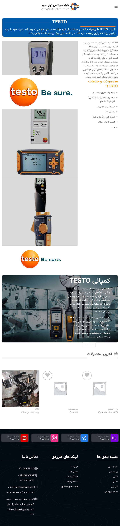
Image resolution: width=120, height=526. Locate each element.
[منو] (116, 6)
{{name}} (74, 412)
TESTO (104, 29)
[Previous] (117, 394)
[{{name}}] (60, 388)
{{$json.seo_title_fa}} (108, 412)
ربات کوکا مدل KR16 (30, 412)
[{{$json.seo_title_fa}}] (99, 388)
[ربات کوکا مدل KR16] (20, 388)
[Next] (2, 394)
